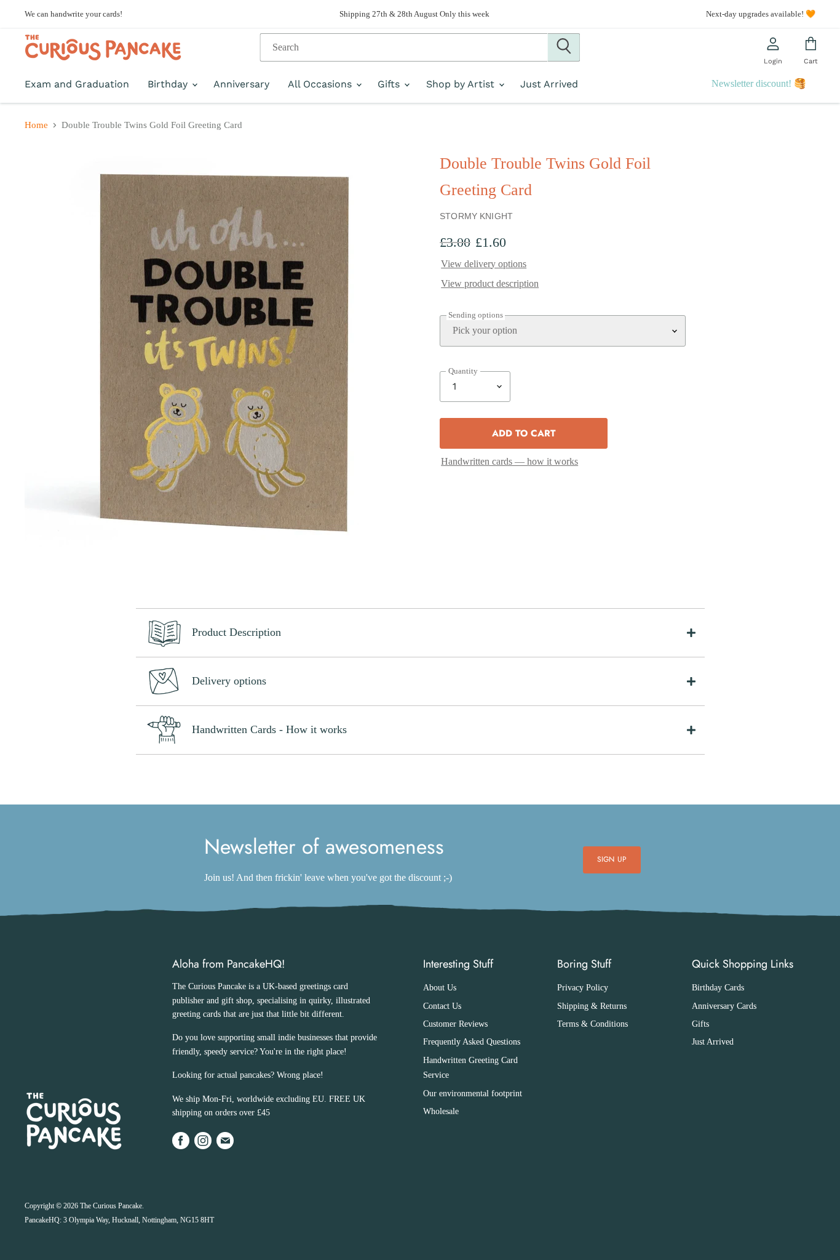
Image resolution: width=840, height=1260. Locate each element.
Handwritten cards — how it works (509, 461)
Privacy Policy (582, 987)
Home (36, 125)
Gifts (390, 84)
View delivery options (483, 264)
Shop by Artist (461, 84)
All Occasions (321, 84)
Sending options (475, 315)
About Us (439, 987)
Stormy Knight (476, 216)
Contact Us (442, 1006)
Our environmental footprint (472, 1093)
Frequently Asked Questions (471, 1041)
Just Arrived (549, 84)
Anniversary (241, 84)
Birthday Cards (718, 987)
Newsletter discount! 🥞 (758, 83)
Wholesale (441, 1111)
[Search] (564, 47)
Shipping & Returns (592, 1006)
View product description (490, 283)
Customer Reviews (455, 1024)
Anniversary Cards (724, 1006)
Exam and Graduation (77, 84)
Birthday (169, 84)
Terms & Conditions (592, 1024)
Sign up (612, 859)
